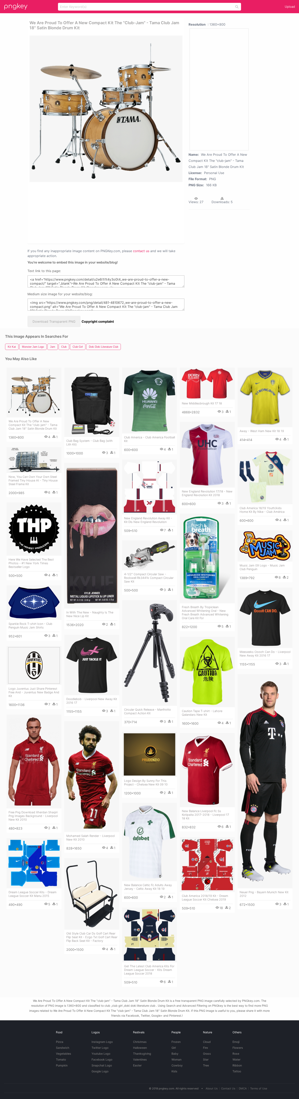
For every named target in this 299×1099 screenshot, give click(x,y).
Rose (235, 1053)
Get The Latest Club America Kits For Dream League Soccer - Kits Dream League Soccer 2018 (149, 969)
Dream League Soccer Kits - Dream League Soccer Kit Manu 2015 (33, 893)
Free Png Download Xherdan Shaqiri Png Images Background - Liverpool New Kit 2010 (33, 815)
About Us (212, 1088)
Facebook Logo (102, 1059)
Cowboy (177, 1065)
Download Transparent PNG (54, 321)
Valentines (140, 1059)
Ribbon (237, 1065)
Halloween (140, 1047)
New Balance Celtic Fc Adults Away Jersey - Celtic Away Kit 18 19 (148, 886)
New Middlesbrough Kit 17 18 (202, 403)
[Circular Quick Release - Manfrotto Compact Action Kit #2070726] (149, 653)
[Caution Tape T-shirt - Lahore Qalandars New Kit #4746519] (207, 672)
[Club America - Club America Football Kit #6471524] (149, 401)
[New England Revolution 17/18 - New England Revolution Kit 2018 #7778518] (207, 455)
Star (205, 1059)
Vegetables (63, 1053)
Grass (207, 1053)
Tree (206, 1065)
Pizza (59, 1041)
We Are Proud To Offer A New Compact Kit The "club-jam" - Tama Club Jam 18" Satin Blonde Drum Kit (33, 424)
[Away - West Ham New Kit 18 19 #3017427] (265, 397)
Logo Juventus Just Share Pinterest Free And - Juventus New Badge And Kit (34, 692)
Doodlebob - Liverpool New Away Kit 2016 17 (91, 700)
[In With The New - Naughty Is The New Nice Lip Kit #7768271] (91, 536)
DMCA (243, 1088)
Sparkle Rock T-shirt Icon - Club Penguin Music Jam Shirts (30, 625)
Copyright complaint (98, 321)
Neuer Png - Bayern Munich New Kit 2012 (264, 893)
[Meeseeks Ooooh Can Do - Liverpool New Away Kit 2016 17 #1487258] (265, 618)
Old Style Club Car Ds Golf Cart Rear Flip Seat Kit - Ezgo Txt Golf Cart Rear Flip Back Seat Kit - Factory (91, 937)
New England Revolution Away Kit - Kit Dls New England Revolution (148, 520)
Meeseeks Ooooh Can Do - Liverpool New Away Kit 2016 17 (265, 653)
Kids (174, 1071)
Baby (174, 1053)
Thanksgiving (142, 1053)
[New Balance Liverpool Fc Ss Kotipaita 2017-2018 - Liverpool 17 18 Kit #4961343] (207, 770)
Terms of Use (258, 1088)
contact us (141, 251)
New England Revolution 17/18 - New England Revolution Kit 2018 (207, 493)
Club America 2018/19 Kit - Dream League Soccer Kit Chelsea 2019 (205, 897)
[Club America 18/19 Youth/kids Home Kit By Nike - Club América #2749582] (265, 476)
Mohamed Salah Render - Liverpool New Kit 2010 (90, 837)
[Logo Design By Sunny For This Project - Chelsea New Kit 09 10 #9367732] (149, 754)
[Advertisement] (78, 212)
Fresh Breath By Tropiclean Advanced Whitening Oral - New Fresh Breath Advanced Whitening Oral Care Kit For (205, 612)
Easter (137, 1065)
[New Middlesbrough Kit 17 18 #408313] (207, 384)
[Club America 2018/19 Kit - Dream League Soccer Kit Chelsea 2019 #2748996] (207, 864)
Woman (176, 1059)
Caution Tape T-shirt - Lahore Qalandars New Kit (202, 712)
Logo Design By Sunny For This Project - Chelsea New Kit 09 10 (146, 782)
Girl (173, 1047)
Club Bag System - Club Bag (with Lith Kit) (89, 442)
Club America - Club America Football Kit (149, 439)
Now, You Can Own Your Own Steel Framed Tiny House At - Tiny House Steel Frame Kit (33, 480)
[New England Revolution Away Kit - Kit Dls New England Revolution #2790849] (149, 487)
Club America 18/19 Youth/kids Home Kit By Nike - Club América (262, 509)
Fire (205, 1047)
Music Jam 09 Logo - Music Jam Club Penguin (262, 567)
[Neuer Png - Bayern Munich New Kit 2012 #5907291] (265, 781)
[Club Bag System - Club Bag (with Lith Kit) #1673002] (91, 402)
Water (236, 1059)
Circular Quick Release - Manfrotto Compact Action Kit (147, 711)
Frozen (176, 1041)
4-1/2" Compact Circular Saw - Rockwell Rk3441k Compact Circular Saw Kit (149, 577)
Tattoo (236, 1071)
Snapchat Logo (102, 1065)
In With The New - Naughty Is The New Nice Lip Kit (89, 614)
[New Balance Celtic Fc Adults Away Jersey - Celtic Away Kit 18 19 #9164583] (149, 842)
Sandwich (62, 1047)
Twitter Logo (100, 1047)
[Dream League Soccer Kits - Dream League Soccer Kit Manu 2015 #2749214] (34, 863)
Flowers (237, 1047)
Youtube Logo (101, 1053)
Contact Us (228, 1088)
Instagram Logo (102, 1041)
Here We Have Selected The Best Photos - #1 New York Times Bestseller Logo (31, 563)
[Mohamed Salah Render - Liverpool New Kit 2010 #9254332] (91, 776)
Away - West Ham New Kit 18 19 (262, 431)
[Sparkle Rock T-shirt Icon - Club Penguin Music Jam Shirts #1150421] (34, 602)
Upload (290, 7)
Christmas (140, 1041)
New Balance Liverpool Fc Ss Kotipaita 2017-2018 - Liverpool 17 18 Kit (205, 814)
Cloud (207, 1041)
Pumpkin (62, 1065)
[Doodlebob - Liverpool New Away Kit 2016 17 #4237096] (91, 665)
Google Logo (100, 1071)
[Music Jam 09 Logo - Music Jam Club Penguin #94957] (265, 546)
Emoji (235, 1041)
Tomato (61, 1059)
